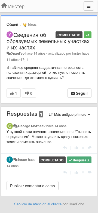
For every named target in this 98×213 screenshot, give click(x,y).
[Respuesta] (65, 147)
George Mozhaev (31, 125)
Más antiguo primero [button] (70, 114)
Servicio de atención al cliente (38, 203)
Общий (12, 24)
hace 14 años (56, 125)
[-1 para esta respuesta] (89, 147)
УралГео (17, 53)
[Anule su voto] (83, 147)
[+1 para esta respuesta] (76, 147)
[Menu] (89, 6)
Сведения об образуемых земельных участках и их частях (48, 41)
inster (76, 53)
